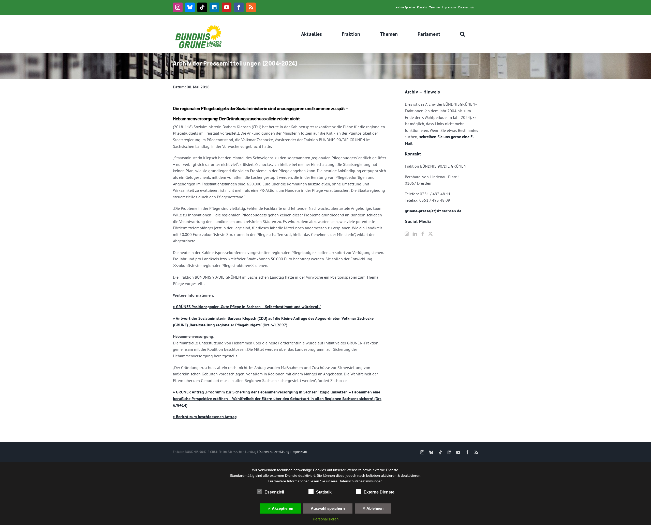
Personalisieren (325, 519)
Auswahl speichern (328, 508)
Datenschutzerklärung (274, 452)
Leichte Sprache (405, 7)
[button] (462, 34)
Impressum (449, 7)
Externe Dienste (379, 492)
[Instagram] (407, 234)
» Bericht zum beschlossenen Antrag (205, 416)
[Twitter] (430, 234)
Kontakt (422, 7)
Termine (434, 7)
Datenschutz (466, 7)
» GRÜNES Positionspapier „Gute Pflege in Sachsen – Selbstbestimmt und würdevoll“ (247, 306)
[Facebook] (423, 234)
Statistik (324, 492)
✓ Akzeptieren (280, 508)
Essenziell (274, 492)
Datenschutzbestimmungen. (360, 481)
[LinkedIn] (415, 234)
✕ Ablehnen (372, 508)
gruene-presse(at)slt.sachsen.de (433, 210)
